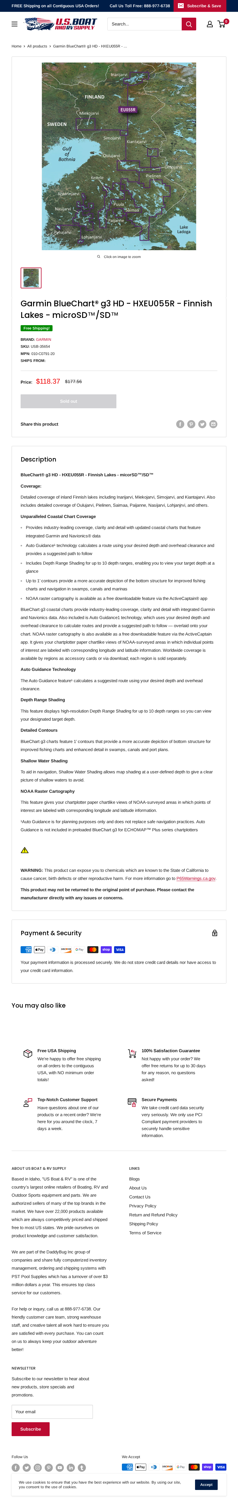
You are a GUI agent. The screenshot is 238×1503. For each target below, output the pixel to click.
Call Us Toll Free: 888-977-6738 (140, 5)
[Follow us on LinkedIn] (71, 1468)
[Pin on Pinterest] (191, 424)
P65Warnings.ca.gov (195, 878)
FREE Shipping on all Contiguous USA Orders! (55, 5)
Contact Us (140, 1196)
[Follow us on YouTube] (60, 1468)
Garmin (43, 339)
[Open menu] (14, 24)
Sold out (68, 401)
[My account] (210, 24)
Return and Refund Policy (153, 1214)
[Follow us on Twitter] (27, 1468)
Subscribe (30, 1429)
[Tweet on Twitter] (202, 424)
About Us (138, 1187)
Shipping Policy (143, 1223)
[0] (221, 24)
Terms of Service (145, 1232)
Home (16, 46)
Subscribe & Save (204, 5)
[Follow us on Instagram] (38, 1468)
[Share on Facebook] (180, 424)
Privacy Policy (142, 1205)
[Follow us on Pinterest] (49, 1468)
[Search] (189, 24)
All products (37, 46)
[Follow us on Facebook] (16, 1468)
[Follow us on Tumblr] (82, 1468)
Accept (206, 1484)
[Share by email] (213, 424)
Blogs (134, 1178)
